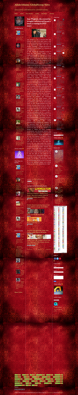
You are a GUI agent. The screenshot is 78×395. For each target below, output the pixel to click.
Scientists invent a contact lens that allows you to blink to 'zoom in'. (20, 36)
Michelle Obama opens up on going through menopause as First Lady (20, 112)
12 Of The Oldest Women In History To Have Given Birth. (59, 189)
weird (33, 385)
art (30, 374)
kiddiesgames (17, 379)
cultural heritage (39, 374)
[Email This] (27, 181)
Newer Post (29, 249)
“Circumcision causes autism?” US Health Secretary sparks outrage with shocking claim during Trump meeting (60, 58)
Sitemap (52, 13)
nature (33, 381)
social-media (57, 383)
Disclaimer (44, 13)
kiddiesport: (48, 379)
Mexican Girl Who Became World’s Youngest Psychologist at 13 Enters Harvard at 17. (20, 76)
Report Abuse (18, 292)
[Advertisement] (39, 171)
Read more (59, 32)
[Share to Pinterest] (31, 181)
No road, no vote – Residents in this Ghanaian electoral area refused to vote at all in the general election (20, 208)
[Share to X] (29, 181)
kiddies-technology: (56, 377)
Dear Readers (29, 13)
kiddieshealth (27, 379)
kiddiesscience (57, 379)
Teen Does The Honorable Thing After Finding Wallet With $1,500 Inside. (38, 231)
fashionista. (22, 121)
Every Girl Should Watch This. (35, 215)
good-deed (34, 377)
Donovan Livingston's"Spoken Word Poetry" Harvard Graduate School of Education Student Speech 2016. (37, 195)
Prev (15, 21)
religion (36, 383)
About (21, 13)
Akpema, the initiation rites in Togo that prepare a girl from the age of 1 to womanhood (20, 130)
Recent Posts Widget (62, 130)
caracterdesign (50, 392)
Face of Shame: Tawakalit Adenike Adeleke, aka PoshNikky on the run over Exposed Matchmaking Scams (20, 50)
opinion (49, 381)
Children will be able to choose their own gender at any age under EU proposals (60, 82)
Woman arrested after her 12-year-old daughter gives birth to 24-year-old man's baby (20, 100)
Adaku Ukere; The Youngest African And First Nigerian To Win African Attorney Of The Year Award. (38, 242)
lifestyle (16, 381)
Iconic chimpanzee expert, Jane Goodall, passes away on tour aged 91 (60, 123)
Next (23, 21)
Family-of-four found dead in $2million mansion (60, 92)
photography (17, 383)
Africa (27, 245)
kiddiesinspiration (33, 183)
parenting (57, 381)
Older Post (48, 249)
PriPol (37, 13)
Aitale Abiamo (58, 307)
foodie (25, 377)
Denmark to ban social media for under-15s (60, 48)
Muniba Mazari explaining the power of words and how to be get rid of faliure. (38, 206)
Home (16, 13)
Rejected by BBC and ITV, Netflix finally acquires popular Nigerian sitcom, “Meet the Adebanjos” (59, 199)
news (41, 381)
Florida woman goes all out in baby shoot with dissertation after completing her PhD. (20, 87)
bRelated (50, 246)
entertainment (57, 374)
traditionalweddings (18, 385)
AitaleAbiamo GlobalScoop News (32, 4)
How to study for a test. (33, 222)
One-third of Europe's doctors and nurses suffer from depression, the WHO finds (60, 112)
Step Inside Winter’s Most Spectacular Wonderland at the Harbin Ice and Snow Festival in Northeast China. (20, 251)
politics (27, 383)
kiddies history (30, 245)
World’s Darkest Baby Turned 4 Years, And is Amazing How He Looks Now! (20, 283)
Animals (24, 374)
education (28, 198)
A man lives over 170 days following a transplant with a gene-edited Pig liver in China (60, 101)
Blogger (61, 392)
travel (27, 385)
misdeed (24, 381)
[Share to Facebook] (30, 181)
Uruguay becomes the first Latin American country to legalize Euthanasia (20, 65)
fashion (16, 377)
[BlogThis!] (28, 181)
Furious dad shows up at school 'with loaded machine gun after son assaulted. (59, 169)
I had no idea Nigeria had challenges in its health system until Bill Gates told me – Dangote (59, 180)
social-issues (46, 383)
